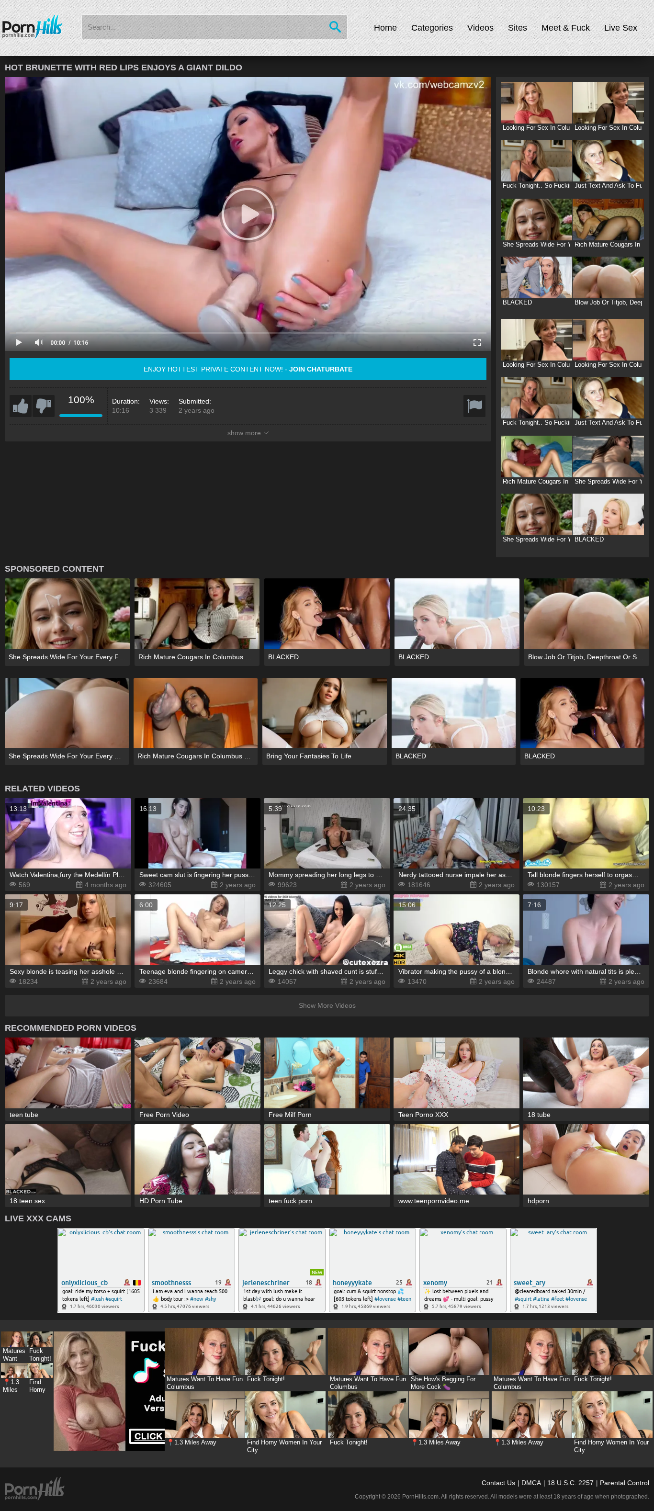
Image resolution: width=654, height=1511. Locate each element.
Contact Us (498, 1483)
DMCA (531, 1483)
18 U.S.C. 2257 (570, 1483)
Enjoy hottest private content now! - (248, 369)
